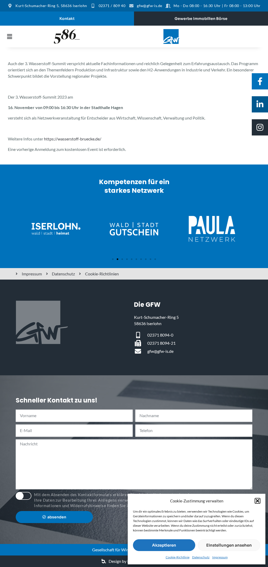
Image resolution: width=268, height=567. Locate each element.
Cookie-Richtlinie (177, 557)
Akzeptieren (164, 545)
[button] (257, 500)
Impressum (220, 557)
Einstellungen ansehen (229, 545)
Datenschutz (201, 557)
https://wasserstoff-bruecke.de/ (72, 138)
